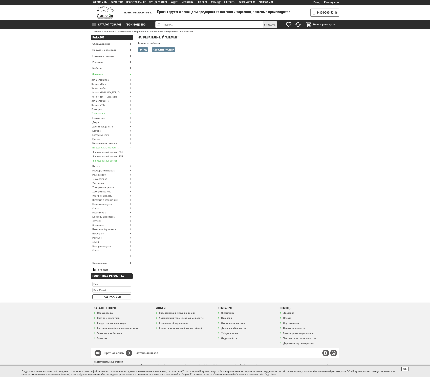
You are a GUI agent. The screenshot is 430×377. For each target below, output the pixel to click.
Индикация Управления (111, 229)
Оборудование (112, 44)
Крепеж (111, 139)
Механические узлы (111, 204)
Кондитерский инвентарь (111, 323)
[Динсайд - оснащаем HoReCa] (105, 12)
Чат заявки (187, 2)
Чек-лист (202, 2)
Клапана (111, 130)
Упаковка (112, 62)
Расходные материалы (111, 170)
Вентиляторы (111, 118)
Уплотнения (111, 183)
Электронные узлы (111, 246)
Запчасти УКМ (111, 105)
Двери (111, 122)
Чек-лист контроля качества (299, 338)
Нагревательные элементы (111, 147)
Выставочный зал (146, 353)
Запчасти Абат (111, 88)
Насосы (111, 166)
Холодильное (111, 113)
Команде (215, 2)
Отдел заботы (229, 338)
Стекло (111, 208)
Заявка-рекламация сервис (298, 333)
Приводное (111, 233)
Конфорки (111, 109)
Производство (135, 24)
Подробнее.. (271, 374)
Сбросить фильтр (163, 49)
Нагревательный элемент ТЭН (108, 156)
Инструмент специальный (111, 200)
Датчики (111, 221)
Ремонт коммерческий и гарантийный (180, 328)
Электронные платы (111, 195)
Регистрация (331, 2)
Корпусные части (111, 135)
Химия (111, 242)
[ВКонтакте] (325, 353)
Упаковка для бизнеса (109, 333)
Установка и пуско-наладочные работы (181, 318)
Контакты (229, 2)
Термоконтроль (111, 179)
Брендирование (158, 2)
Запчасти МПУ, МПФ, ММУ (111, 96)
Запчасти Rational (111, 80)
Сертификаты (291, 323)
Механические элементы (111, 143)
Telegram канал (229, 333)
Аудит (174, 2)
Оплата (287, 318)
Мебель (112, 68)
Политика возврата (294, 328)
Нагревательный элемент (105, 160)
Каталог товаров (109, 24)
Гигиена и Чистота (112, 56)
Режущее (111, 237)
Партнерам (117, 2)
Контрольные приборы (111, 216)
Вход (316, 2)
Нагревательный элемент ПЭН (108, 152)
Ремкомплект (111, 174)
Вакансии (226, 318)
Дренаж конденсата (111, 126)
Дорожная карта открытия (298, 343)
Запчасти (111, 74)
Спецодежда (112, 263)
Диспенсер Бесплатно (233, 328)
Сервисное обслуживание (173, 323)
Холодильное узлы (111, 191)
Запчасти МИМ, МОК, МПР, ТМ (111, 92)
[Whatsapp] (333, 353)
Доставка (288, 313)
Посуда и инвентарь (112, 50)
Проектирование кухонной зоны (177, 313)
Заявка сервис (247, 2)
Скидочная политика (233, 323)
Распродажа (266, 2)
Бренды (103, 269)
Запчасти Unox (111, 84)
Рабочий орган (111, 212)
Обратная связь (113, 353)
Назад (143, 49)
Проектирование (136, 2)
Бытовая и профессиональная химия (117, 328)
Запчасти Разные (111, 101)
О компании (100, 2)
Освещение (111, 225)
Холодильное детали (111, 187)
